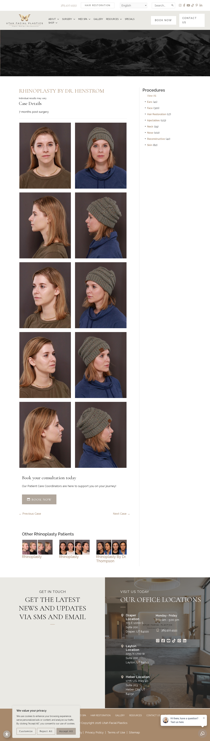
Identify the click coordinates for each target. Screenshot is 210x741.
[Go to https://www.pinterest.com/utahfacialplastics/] (179, 641)
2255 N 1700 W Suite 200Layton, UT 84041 (137, 658)
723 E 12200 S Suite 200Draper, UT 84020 (137, 627)
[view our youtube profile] (188, 5)
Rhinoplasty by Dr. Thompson (111, 559)
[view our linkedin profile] (201, 5)
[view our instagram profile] (180, 5)
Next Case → (121, 513)
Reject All (46, 731)
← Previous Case (30, 513)
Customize (26, 731)
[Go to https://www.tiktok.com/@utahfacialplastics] (174, 641)
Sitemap (134, 732)
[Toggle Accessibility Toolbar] (6, 734)
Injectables (153, 120)
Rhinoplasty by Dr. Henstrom (61, 91)
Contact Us (153, 715)
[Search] (172, 5)
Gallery (120, 715)
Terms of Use (116, 732)
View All (151, 95)
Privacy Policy (94, 732)
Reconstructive (156, 138)
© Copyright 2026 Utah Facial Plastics (102, 723)
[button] (97, 5)
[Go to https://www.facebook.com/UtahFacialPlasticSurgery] (163, 641)
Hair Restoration (156, 114)
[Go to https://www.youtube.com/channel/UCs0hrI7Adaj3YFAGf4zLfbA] (168, 641)
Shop (167, 715)
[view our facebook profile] (184, 5)
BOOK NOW (41, 500)
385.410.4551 (69, 5)
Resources (135, 715)
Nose (150, 132)
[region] (46, 722)
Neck (150, 126)
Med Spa (81, 715)
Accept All (66, 731)
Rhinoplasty (32, 557)
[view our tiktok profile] (193, 5)
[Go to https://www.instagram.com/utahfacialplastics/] (158, 641)
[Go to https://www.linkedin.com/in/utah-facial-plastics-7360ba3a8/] (184, 641)
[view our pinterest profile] (197, 5)
